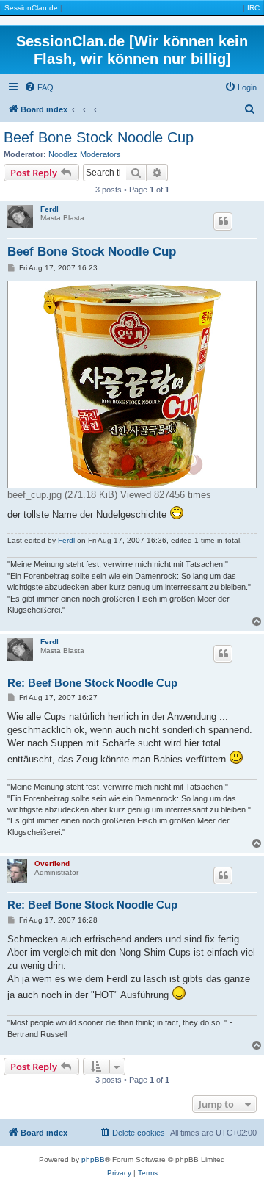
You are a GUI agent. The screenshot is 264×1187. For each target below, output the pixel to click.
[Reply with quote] (222, 221)
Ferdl (49, 209)
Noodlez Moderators (84, 154)
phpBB (93, 1159)
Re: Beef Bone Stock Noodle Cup (92, 683)
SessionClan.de (31, 8)
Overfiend (52, 863)
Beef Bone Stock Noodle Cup (99, 137)
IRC (253, 8)
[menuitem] (39, 87)
